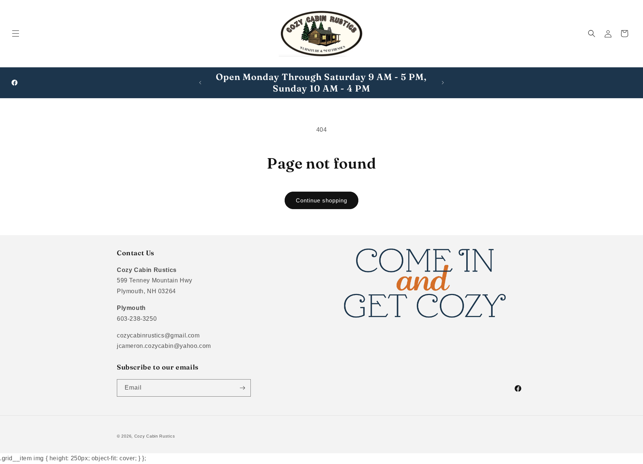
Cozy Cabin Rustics (154, 436)
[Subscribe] (242, 388)
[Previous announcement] (200, 83)
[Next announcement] (443, 83)
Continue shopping (321, 200)
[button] (15, 33)
